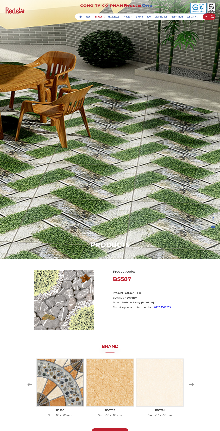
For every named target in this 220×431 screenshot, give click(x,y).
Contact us (192, 16)
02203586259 (162, 307)
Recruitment (177, 16)
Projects (128, 16)
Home (80, 16)
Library (139, 16)
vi (206, 16)
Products (100, 16)
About (89, 16)
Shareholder (114, 16)
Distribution (161, 16)
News (149, 16)
